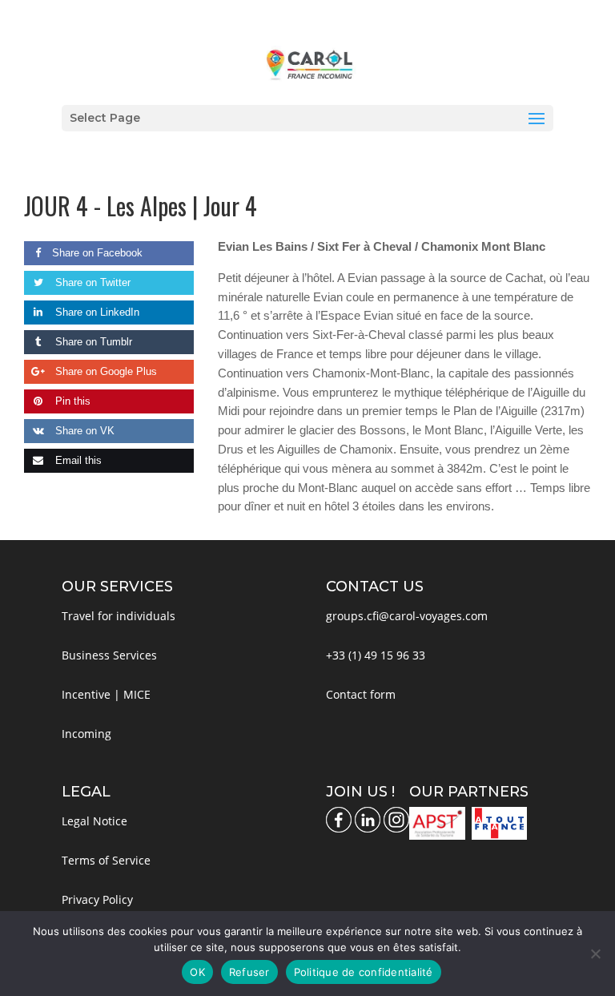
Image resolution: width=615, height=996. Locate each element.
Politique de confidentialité (363, 972)
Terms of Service (106, 860)
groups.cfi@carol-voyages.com (407, 615)
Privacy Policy (97, 899)
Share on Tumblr (92, 342)
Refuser (249, 972)
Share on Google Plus (104, 371)
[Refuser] (595, 954)
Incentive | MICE (106, 694)
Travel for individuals (118, 615)
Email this (77, 460)
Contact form (361, 694)
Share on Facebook (97, 253)
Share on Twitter (91, 282)
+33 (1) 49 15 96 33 (375, 655)
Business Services (109, 655)
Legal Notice (94, 821)
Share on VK (83, 431)
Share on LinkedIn (95, 312)
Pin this (71, 401)
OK (197, 972)
